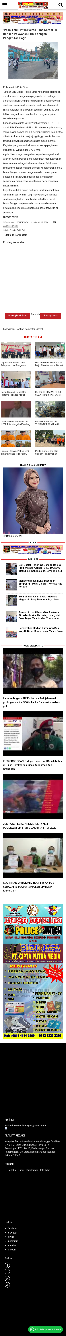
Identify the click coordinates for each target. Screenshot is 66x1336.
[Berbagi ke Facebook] (13, 226)
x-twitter (12, 1232)
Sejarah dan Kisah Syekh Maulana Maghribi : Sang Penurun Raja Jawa (39, 598)
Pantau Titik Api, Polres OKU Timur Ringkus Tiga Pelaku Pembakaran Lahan (15, 454)
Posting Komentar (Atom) (29, 329)
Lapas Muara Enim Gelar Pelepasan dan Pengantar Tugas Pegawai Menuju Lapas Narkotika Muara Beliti (16, 366)
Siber (21, 1170)
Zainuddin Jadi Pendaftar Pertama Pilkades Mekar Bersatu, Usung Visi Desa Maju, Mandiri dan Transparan (15, 396)
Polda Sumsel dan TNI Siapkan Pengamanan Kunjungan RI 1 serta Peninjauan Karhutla (46, 455)
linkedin (12, 1249)
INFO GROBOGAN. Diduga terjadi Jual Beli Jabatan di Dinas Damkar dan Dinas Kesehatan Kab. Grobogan (32, 765)
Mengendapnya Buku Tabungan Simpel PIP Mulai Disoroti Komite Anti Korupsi (40, 583)
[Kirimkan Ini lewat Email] (4, 226)
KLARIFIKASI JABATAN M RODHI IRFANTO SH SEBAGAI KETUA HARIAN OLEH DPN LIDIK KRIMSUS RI (29, 886)
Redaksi (12, 1170)
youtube (12, 1245)
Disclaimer (32, 1170)
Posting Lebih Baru (17, 315)
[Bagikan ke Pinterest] (16, 226)
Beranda (35, 314)
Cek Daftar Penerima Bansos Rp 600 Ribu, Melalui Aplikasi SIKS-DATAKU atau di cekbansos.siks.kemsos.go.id (40, 567)
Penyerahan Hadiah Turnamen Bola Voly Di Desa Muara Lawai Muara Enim (41, 629)
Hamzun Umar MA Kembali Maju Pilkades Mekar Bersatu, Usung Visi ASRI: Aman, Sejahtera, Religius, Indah (50, 366)
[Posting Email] (54, 222)
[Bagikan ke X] (10, 226)
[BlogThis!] (7, 226)
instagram (13, 1241)
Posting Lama (51, 315)
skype (11, 1236)
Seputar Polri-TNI (17, 230)
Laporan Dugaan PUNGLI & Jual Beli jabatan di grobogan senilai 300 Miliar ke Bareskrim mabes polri (31, 702)
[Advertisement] (33, 1079)
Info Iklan (45, 1170)
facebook (13, 1228)
